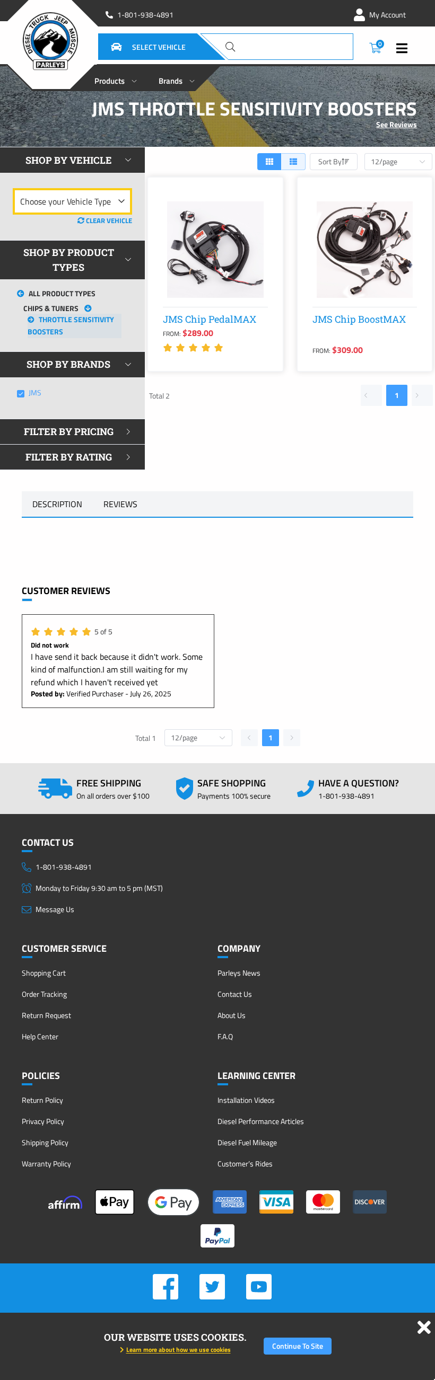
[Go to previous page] (371, 395)
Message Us (55, 909)
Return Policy (42, 1099)
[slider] (195, 347)
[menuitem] (116, 78)
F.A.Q (225, 1036)
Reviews (120, 504)
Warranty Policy (46, 1163)
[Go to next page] (422, 395)
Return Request (46, 1015)
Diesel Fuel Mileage (247, 1142)
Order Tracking (44, 993)
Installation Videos (246, 1099)
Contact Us (235, 993)
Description (57, 504)
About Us (232, 1015)
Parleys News (239, 972)
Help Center (40, 1036)
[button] (135, 46)
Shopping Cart (44, 972)
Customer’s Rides (245, 1163)
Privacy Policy (43, 1121)
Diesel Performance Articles (261, 1121)
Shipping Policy (45, 1142)
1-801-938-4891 (145, 15)
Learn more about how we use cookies (178, 1349)
